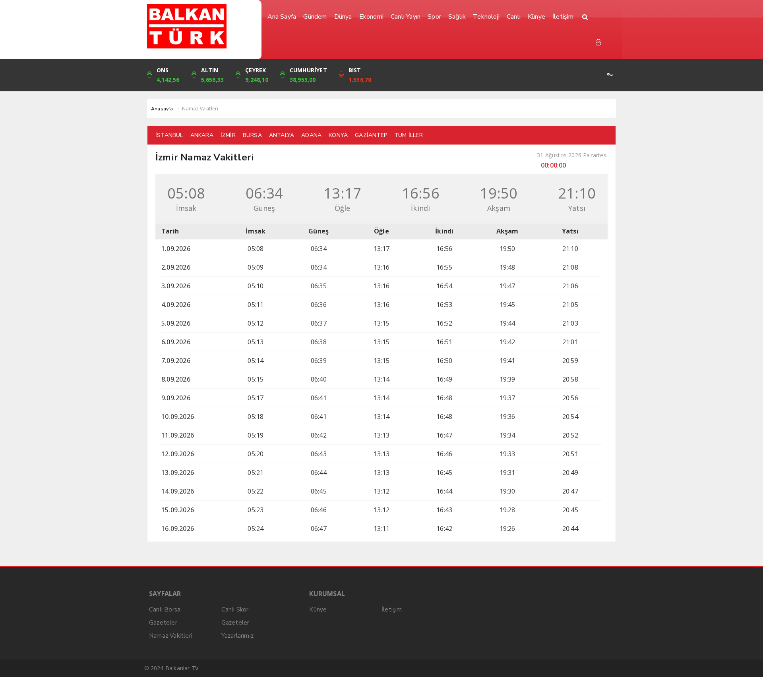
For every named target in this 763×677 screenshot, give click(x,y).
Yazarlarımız (237, 636)
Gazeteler (163, 623)
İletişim (392, 609)
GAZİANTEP (371, 135)
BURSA (252, 135)
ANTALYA (281, 135)
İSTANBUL (169, 135)
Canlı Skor (235, 609)
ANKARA (201, 135)
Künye (318, 609)
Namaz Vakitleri (170, 636)
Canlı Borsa (164, 609)
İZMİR (228, 135)
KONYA (338, 135)
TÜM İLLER (408, 135)
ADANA (311, 135)
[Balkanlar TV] (201, 26)
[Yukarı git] (747, 661)
